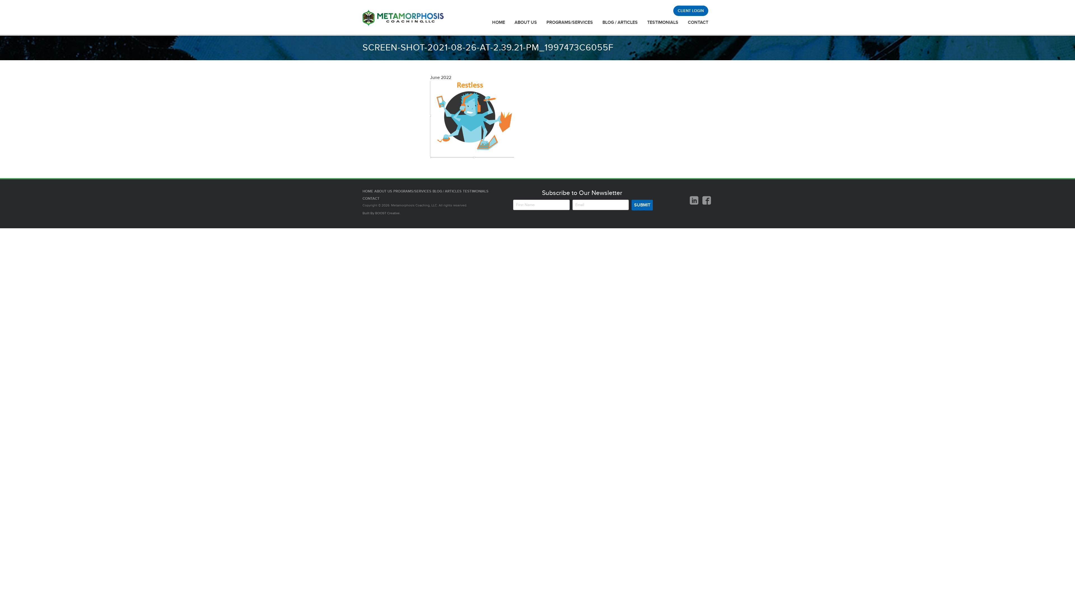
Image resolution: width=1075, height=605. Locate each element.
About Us (526, 22)
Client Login (691, 10)
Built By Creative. (382, 213)
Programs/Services (569, 22)
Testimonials (662, 22)
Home (498, 22)
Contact (698, 22)
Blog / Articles (620, 22)
